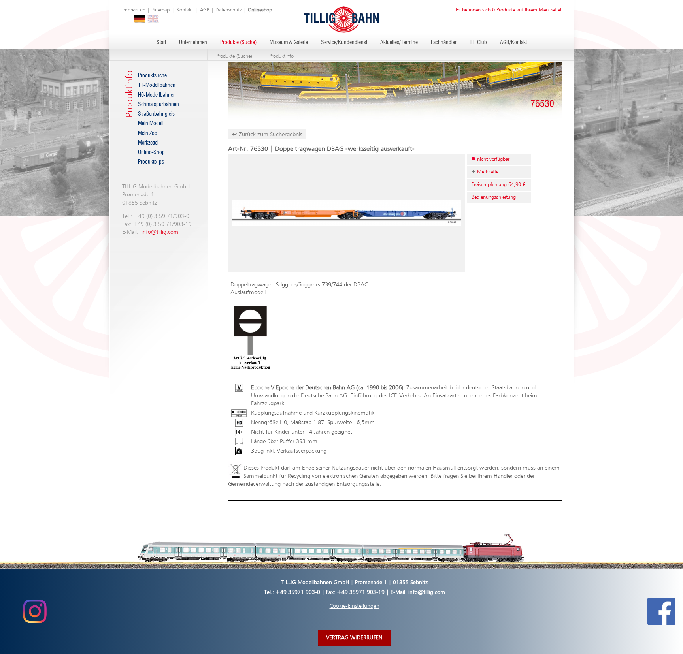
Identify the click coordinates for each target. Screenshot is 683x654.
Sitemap (161, 10)
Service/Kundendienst (344, 42)
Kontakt (185, 10)
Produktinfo (281, 56)
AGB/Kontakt (513, 42)
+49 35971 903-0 (297, 592)
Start (161, 42)
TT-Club (478, 42)
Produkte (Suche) (238, 42)
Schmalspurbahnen (158, 104)
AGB (204, 10)
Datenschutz (228, 10)
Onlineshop (260, 10)
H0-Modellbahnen (157, 95)
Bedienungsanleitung (494, 197)
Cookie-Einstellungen (354, 606)
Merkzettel (148, 143)
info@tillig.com (160, 232)
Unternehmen (193, 42)
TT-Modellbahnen (156, 85)
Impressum (133, 10)
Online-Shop (151, 152)
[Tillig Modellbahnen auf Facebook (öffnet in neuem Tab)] (661, 611)
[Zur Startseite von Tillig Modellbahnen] (341, 19)
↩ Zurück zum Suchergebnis (267, 134)
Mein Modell (151, 123)
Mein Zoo (147, 133)
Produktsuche (152, 76)
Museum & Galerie (289, 42)
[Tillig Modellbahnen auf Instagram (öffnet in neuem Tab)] (34, 611)
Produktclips (151, 162)
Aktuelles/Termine (399, 42)
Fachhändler (444, 42)
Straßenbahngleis (156, 114)
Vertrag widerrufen (354, 638)
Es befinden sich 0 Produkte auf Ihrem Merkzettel (508, 10)
